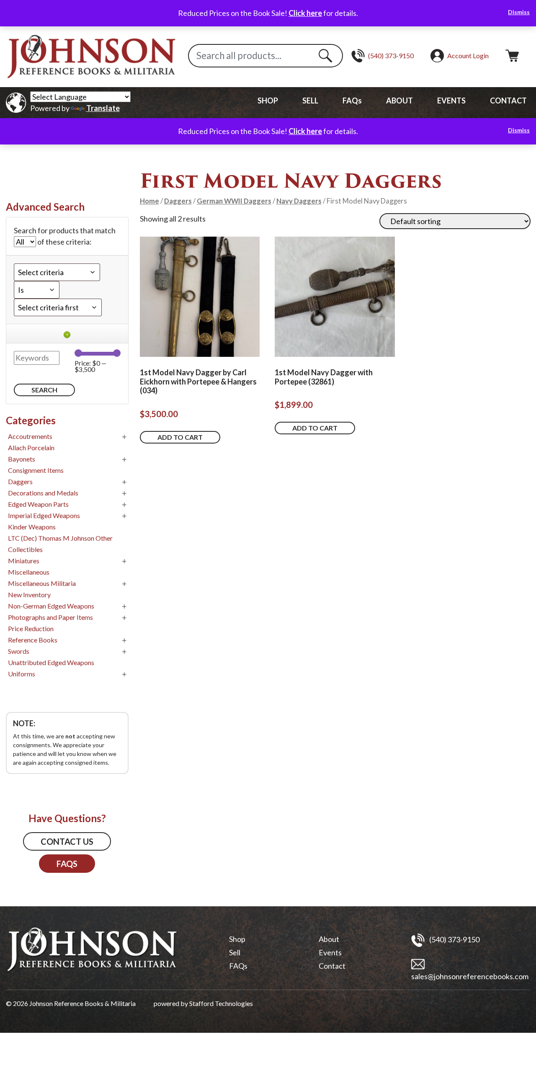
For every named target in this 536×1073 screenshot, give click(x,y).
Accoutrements (30, 436)
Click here (305, 13)
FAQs (352, 100)
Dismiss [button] (519, 11)
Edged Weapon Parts (38, 504)
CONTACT (508, 100)
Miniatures (23, 561)
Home (149, 201)
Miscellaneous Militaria (42, 583)
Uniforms (21, 674)
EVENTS (451, 100)
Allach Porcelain (31, 447)
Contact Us (67, 841)
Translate (103, 108)
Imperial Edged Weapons (44, 515)
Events (330, 952)
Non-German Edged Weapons (51, 606)
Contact (332, 965)
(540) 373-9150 (453, 939)
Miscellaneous (28, 572)
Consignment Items (36, 470)
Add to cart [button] (180, 437)
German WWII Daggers (234, 201)
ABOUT (399, 100)
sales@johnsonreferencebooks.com (469, 976)
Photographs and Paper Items (50, 617)
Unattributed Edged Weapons (51, 662)
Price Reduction (31, 628)
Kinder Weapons (32, 527)
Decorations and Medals (43, 493)
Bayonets (21, 459)
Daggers (178, 201)
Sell (234, 952)
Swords (18, 651)
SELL (310, 100)
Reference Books (32, 640)
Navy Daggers (299, 201)
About (329, 939)
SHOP (268, 100)
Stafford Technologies (221, 1003)
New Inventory (29, 594)
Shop (237, 939)
